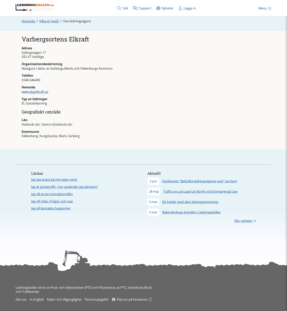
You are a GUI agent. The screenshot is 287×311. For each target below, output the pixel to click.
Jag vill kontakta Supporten (50, 208)
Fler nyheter (243, 221)
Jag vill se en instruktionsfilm (52, 194)
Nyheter (167, 8)
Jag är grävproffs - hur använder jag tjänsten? (64, 187)
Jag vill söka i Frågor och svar (52, 201)
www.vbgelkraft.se (35, 92)
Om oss (21, 299)
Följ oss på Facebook (132, 299)
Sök (125, 8)
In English (37, 299)
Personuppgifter (97, 299)
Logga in (189, 8)
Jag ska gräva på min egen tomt (54, 179)
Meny (262, 8)
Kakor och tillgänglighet (64, 299)
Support (144, 8)
